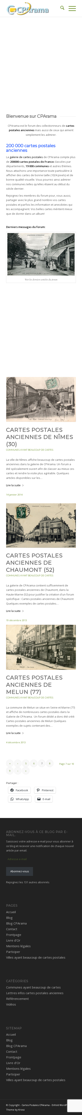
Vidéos (11, 1004)
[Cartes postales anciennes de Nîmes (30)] (41, 399)
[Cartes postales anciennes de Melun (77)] (41, 647)
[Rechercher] (60, 8)
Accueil (11, 912)
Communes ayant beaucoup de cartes (29, 450)
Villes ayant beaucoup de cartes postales (35, 957)
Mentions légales (18, 946)
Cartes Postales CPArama (36, 1105)
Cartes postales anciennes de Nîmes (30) (39, 437)
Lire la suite (13, 485)
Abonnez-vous (19, 871)
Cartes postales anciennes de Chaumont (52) (34, 562)
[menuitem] (60, 8)
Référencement (17, 998)
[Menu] (70, 8)
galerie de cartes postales (26, 157)
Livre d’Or (13, 940)
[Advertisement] (41, 60)
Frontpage (13, 934)
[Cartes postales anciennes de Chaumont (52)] (41, 525)
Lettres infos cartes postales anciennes (34, 993)
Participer (13, 952)
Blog (9, 917)
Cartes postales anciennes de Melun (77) (34, 684)
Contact (11, 929)
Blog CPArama (16, 923)
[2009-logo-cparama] (34, 8)
